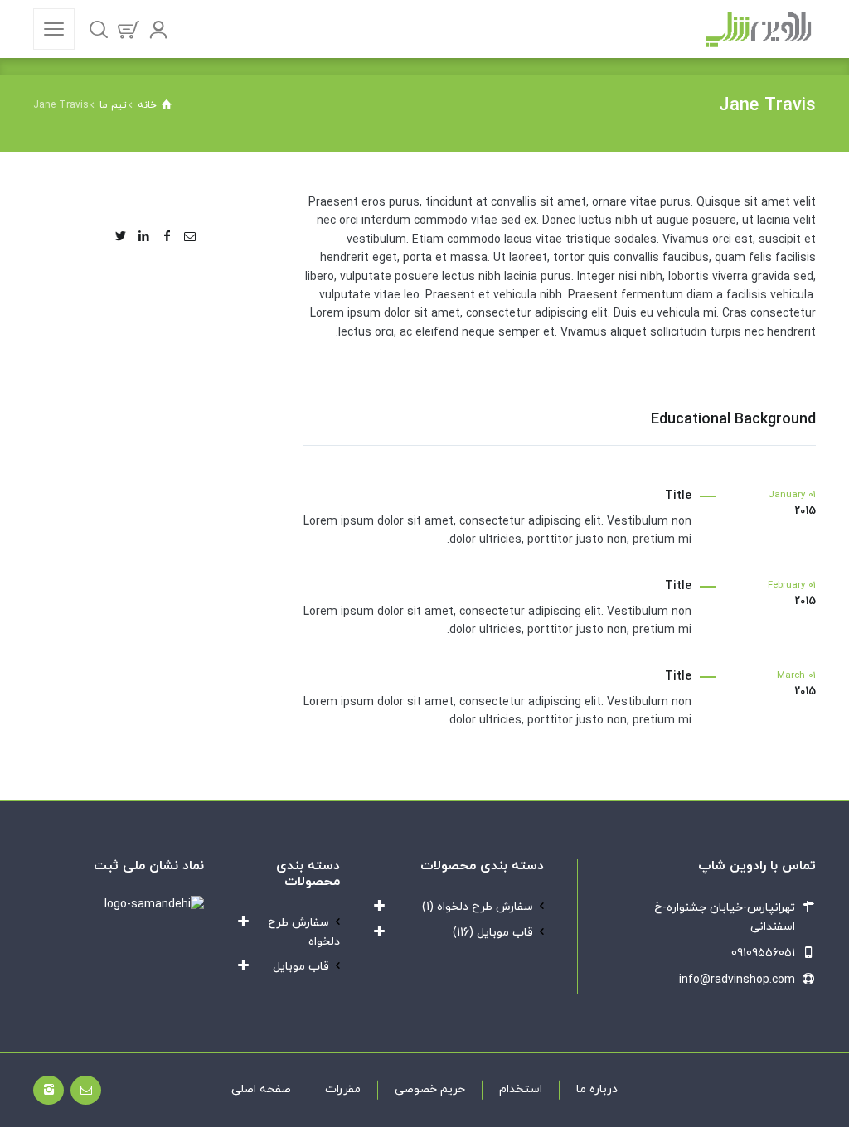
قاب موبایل (505, 933)
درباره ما (597, 1089)
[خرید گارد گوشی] (758, 29)
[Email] (190, 237)
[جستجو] (99, 29)
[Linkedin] (144, 237)
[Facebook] (166, 237)
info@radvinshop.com (737, 980)
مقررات (343, 1089)
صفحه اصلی (261, 1089)
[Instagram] (48, 1090)
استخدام (520, 1089)
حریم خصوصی (430, 1089)
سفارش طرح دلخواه (485, 907)
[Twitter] (121, 237)
